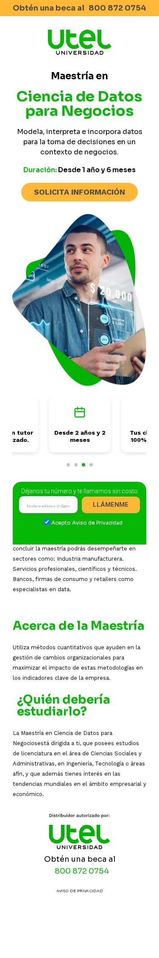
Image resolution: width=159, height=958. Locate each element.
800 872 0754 (117, 8)
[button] (68, 464)
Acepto (87, 522)
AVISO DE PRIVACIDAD (79, 890)
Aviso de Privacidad (97, 522)
